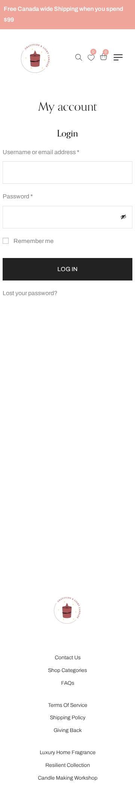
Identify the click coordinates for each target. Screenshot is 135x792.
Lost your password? (30, 293)
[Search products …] (78, 57)
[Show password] (123, 217)
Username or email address (53, 151)
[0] (91, 57)
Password (30, 195)
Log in (67, 269)
